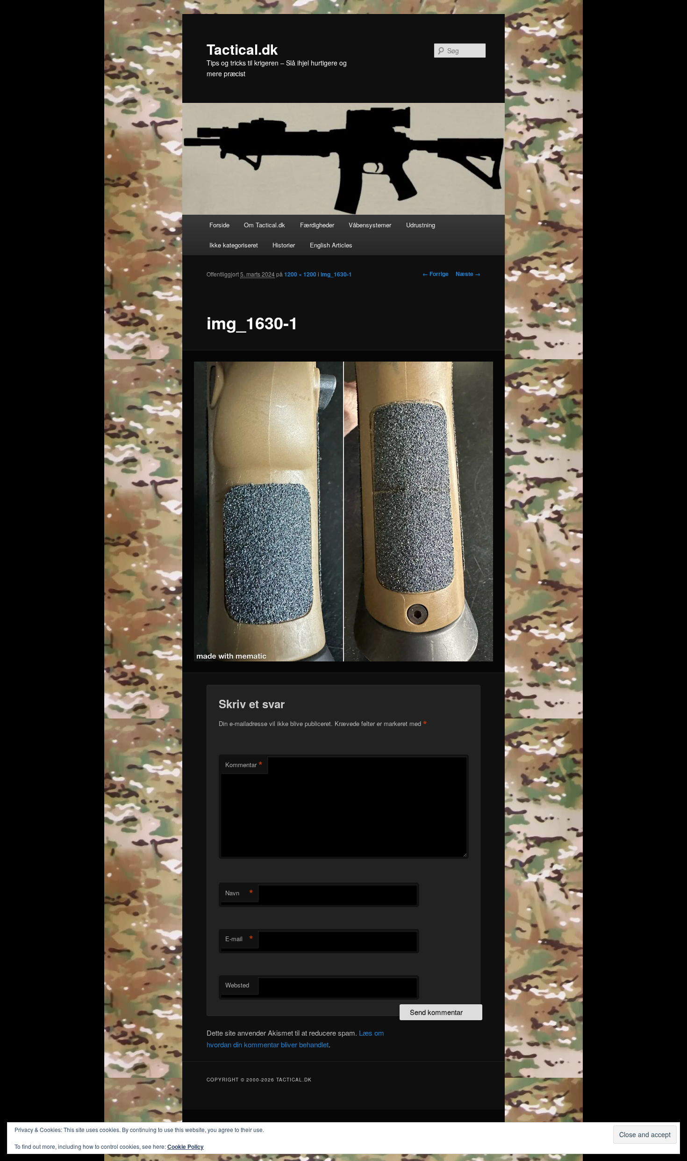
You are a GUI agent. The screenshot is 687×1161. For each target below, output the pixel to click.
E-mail (239, 938)
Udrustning (420, 224)
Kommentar (244, 764)
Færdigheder (317, 224)
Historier (283, 244)
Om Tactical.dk (264, 224)
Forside (219, 224)
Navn (239, 892)
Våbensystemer (370, 224)
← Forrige (435, 273)
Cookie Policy (185, 1146)
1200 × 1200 (300, 274)
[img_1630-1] (344, 511)
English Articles (331, 244)
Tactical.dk (242, 49)
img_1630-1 (336, 274)
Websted (237, 984)
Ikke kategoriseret (233, 244)
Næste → (468, 273)
